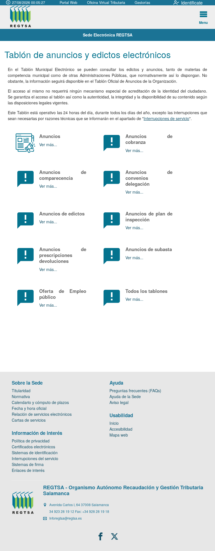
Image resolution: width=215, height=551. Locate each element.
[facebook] (100, 536)
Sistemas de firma (28, 464)
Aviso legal (118, 402)
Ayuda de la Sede (125, 396)
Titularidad (21, 390)
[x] (114, 536)
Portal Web (68, 2)
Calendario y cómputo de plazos (40, 402)
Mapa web (118, 435)
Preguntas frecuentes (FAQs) (135, 390)
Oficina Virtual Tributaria (106, 2)
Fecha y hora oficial (29, 408)
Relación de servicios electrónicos (42, 414)
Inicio (114, 423)
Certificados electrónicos (33, 446)
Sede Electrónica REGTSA (107, 35)
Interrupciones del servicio (35, 458)
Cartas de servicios (29, 420)
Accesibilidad (120, 429)
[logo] (25, 17)
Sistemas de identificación (35, 452)
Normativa (21, 396)
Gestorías (142, 2)
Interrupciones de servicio (166, 118)
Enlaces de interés (28, 470)
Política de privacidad (31, 441)
